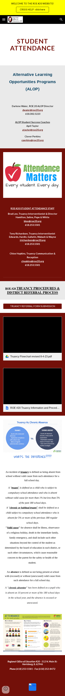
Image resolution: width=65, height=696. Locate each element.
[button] (4, 19)
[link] (32, 338)
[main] (32, 44)
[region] (32, 7)
